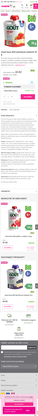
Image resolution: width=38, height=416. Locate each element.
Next (36, 227)
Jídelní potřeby (16, 11)
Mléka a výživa (26, 11)
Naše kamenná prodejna (9, 385)
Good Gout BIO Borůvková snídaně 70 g (18, 295)
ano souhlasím (19, 404)
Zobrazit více (19, 65)
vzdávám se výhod (19, 400)
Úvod (2, 11)
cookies (31, 397)
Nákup (3, 380)
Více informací (9, 324)
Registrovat (32, 347)
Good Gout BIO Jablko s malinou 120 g (18, 236)
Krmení (8, 11)
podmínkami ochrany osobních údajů (15, 356)
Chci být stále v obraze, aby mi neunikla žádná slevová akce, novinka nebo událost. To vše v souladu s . (20, 354)
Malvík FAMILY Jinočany (10, 90)
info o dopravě (14, 109)
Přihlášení (32, 1)
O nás (3, 375)
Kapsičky (34, 11)
